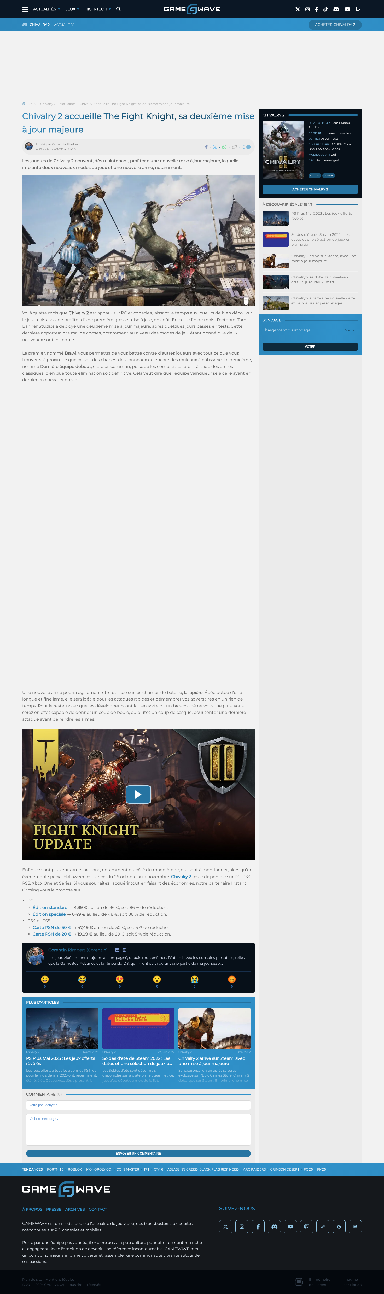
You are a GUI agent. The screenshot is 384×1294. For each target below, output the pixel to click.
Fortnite (55, 1169)
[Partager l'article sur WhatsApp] (224, 147)
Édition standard (50, 907)
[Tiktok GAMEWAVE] (325, 9)
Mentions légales (59, 1279)
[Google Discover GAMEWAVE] (339, 1226)
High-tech (96, 9)
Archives (75, 1209)
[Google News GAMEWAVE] (355, 1226)
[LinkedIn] (117, 950)
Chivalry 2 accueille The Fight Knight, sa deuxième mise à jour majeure (135, 104)
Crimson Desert (284, 1169)
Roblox (75, 1169)
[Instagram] (124, 950)
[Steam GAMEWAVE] (322, 1226)
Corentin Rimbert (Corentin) (78, 950)
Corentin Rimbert (66, 144)
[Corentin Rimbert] (30, 146)
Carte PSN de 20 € (52, 934)
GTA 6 (158, 1169)
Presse (53, 1209)
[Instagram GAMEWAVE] (307, 9)
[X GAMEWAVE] (297, 9)
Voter (310, 347)
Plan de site (32, 1279)
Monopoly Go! (99, 1169)
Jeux (70, 9)
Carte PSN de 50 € (52, 927)
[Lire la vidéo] (138, 794)
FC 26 (308, 1169)
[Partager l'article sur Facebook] (206, 147)
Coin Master (128, 1169)
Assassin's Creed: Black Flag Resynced (203, 1169)
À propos (32, 1209)
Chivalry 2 (48, 104)
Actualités (44, 9)
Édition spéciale (49, 914)
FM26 (321, 1169)
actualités (64, 25)
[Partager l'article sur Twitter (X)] (215, 147)
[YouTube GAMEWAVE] (347, 9)
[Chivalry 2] (283, 150)
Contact (98, 1209)
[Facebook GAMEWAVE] (316, 9)
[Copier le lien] (234, 147)
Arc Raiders (254, 1169)
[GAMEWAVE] (192, 9)
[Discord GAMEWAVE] (336, 9)
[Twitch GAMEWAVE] (358, 9)
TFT (146, 1169)
